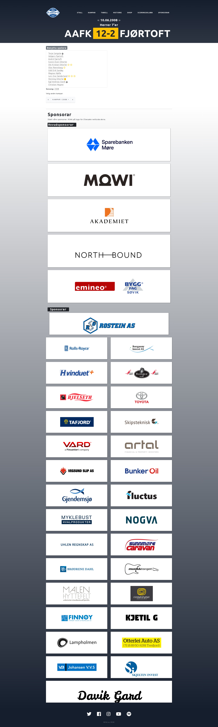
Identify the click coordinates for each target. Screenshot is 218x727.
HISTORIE (117, 13)
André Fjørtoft (55, 59)
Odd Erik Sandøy (55, 70)
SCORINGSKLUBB (145, 13)
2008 (56, 89)
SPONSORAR (163, 13)
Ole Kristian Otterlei (57, 65)
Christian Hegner (56, 85)
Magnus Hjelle (54, 73)
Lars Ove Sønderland (57, 76)
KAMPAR (91, 13)
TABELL (104, 13)
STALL (80, 13)
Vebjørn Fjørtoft (55, 56)
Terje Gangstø (54, 53)
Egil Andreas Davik (56, 82)
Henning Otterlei (56, 79)
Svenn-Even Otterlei (57, 62)
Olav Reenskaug (55, 68)
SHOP (129, 13)
